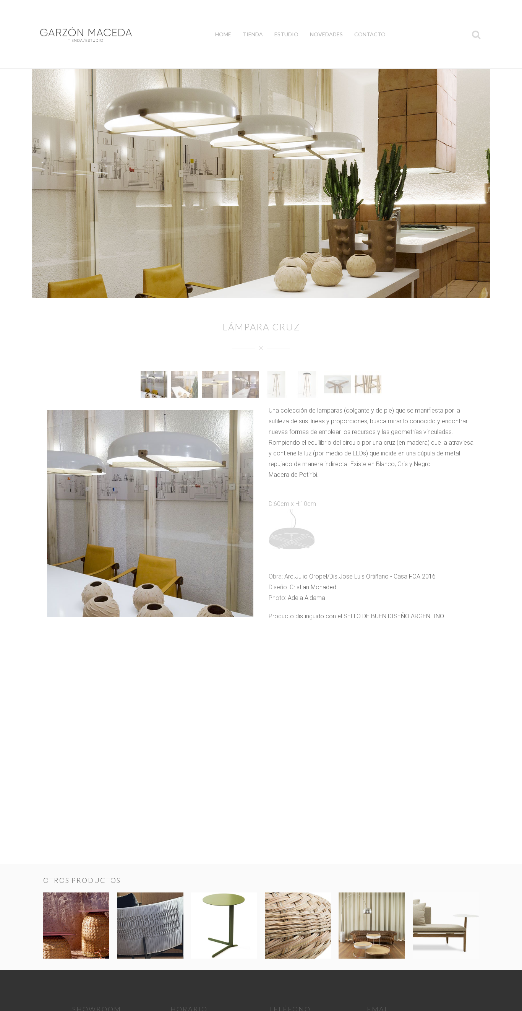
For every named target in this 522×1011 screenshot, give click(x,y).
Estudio (286, 34)
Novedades (326, 34)
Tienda (253, 34)
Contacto (370, 34)
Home (223, 34)
